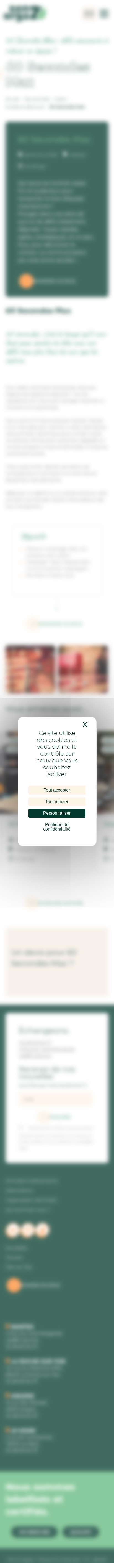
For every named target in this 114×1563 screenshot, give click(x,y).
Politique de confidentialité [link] (57, 826)
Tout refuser (56, 801)
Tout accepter (57, 790)
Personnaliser (57, 813)
